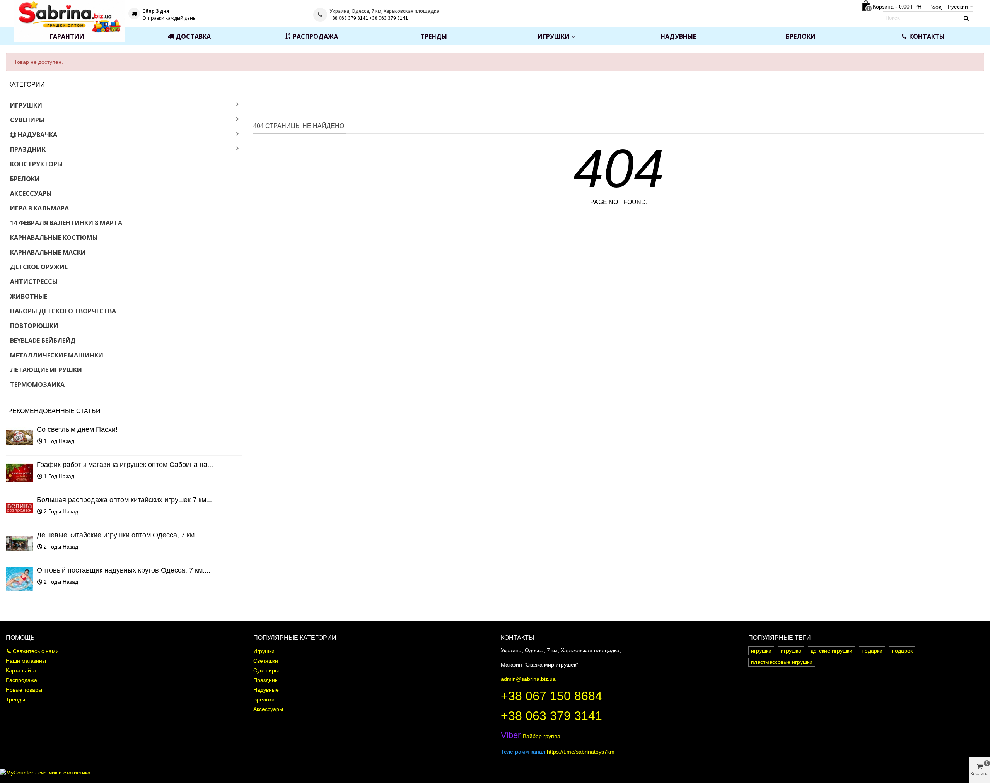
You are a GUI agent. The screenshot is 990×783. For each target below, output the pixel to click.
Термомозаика (37, 384)
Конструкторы (36, 164)
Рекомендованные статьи (54, 411)
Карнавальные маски (48, 252)
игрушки (761, 651)
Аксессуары (31, 193)
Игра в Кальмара (39, 208)
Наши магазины (26, 661)
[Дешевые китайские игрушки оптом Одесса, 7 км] (19, 543)
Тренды (433, 36)
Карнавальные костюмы (54, 237)
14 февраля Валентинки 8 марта (66, 223)
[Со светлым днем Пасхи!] (19, 437)
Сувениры (27, 120)
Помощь (20, 637)
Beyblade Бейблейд (43, 340)
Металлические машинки (56, 355)
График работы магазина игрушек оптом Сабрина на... (125, 464)
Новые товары (24, 690)
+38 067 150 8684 (551, 696)
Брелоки (801, 36)
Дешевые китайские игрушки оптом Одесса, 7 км (116, 535)
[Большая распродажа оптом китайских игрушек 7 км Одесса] (19, 508)
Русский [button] (958, 6)
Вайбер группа (530, 736)
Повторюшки (34, 325)
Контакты (927, 36)
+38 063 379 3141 (551, 716)
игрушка (791, 651)
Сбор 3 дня (155, 11)
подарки (872, 651)
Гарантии (67, 36)
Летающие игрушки (46, 370)
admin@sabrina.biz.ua (528, 679)
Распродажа (315, 36)
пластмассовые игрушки (781, 662)
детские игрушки (831, 651)
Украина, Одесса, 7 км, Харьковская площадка (384, 11)
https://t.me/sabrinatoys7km (580, 752)
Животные (28, 296)
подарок (902, 651)
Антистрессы (34, 281)
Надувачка (37, 134)
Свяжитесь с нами (36, 651)
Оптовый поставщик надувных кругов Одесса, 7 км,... (123, 570)
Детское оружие (39, 267)
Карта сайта (21, 670)
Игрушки (554, 36)
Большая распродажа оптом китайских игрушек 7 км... (124, 500)
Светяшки (265, 661)
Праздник (28, 149)
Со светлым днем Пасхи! (77, 429)
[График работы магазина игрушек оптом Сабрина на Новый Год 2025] (19, 473)
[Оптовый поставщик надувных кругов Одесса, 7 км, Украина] (19, 578)
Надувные (678, 36)
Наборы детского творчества (63, 311)
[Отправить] (966, 18)
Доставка (193, 36)
